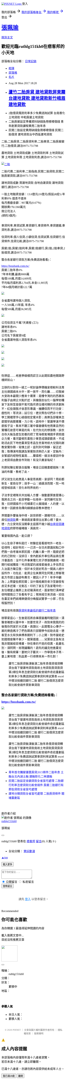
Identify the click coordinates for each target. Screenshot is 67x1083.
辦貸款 (11, 519)
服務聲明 (38, 1033)
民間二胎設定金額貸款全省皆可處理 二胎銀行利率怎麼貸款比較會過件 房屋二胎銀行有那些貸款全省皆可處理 (36, 785)
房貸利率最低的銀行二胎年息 (37, 610)
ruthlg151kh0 (9, 821)
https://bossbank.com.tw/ (15, 265)
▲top (4, 857)
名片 (11, 76)
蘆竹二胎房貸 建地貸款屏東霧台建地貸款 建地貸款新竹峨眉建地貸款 (37, 98)
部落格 (13, 72)
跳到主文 (7, 37)
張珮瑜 (10, 27)
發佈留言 (7, 886)
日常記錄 (30, 61)
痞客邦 (31, 841)
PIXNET (17, 1030)
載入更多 (7, 864)
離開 (20, 1076)
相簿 (11, 68)
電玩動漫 (29, 851)
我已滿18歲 (9, 1076)
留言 (39, 841)
